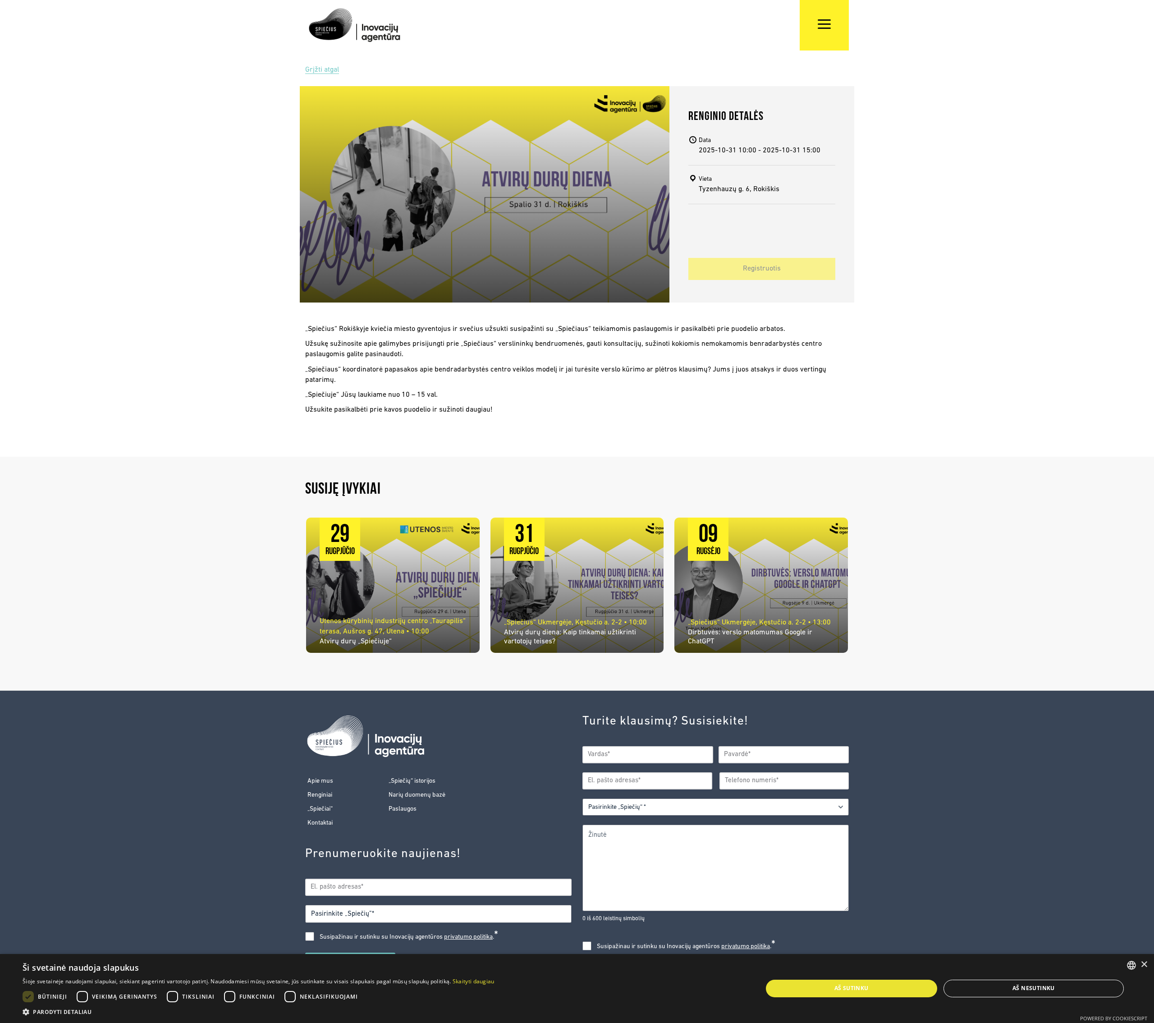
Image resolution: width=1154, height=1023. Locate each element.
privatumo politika (468, 937)
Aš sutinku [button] (851, 988)
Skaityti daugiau (474, 981)
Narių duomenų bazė (417, 795)
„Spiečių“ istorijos (412, 781)
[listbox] (1131, 965)
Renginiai (319, 795)
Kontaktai (320, 823)
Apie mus (320, 781)
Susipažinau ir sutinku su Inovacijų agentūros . (409, 937)
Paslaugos (403, 809)
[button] (259, 1011)
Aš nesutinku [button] (1033, 988)
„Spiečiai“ (320, 809)
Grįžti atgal (322, 69)
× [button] (1143, 964)
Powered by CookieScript (1113, 1018)
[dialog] (577, 988)
